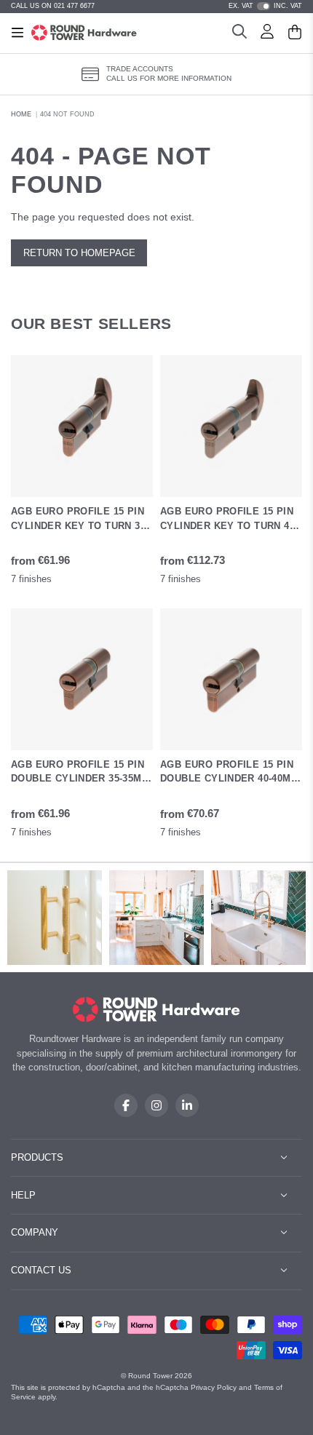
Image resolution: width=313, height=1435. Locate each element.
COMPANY (34, 1232)
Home (21, 114)
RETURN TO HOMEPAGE (79, 252)
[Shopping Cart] (295, 33)
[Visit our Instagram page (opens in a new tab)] (156, 1105)
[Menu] (17, 32)
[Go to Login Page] (267, 33)
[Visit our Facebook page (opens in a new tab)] (126, 1105)
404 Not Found (67, 114)
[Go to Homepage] (84, 33)
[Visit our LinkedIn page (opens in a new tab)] (187, 1105)
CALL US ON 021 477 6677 (53, 5)
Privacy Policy (214, 1387)
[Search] (239, 33)
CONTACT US (41, 1270)
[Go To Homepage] (157, 1009)
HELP (23, 1195)
